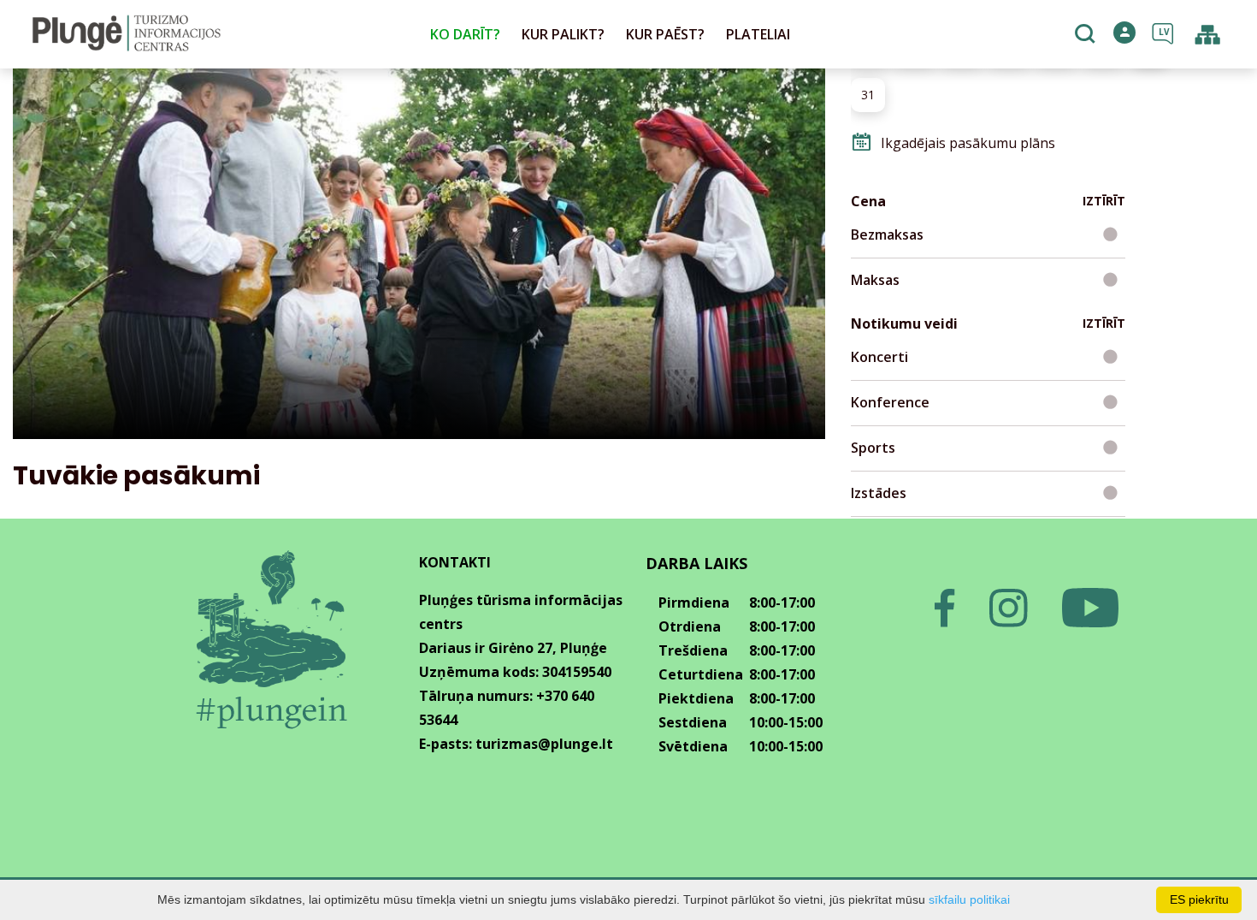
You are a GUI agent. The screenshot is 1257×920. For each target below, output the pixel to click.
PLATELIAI (758, 34)
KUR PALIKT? (563, 34)
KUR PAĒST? (665, 34)
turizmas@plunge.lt (544, 743)
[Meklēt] (1087, 35)
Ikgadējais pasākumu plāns (968, 143)
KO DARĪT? (465, 34)
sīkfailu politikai (969, 899)
